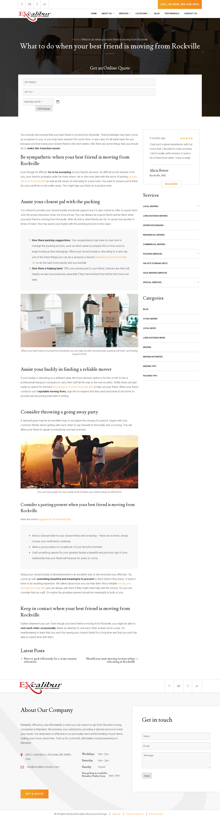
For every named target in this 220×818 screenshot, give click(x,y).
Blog (157, 13)
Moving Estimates (153, 356)
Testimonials (171, 13)
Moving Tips (149, 366)
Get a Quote (34, 793)
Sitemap (116, 814)
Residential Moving (153, 235)
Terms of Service (134, 814)
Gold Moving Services (155, 273)
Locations (141, 13)
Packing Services (152, 254)
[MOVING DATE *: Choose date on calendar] (58, 102)
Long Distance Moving (155, 216)
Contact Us (190, 13)
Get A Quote (44, 108)
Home (94, 13)
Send (147, 776)
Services (123, 13)
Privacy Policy (156, 814)
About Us (106, 13)
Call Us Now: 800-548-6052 (180, 4)
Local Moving (150, 206)
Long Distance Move (154, 337)
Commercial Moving (154, 244)
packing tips (150, 375)
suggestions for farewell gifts (54, 519)
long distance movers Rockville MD (72, 386)
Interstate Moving (153, 225)
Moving (147, 347)
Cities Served (150, 318)
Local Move (149, 328)
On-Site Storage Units (155, 263)
